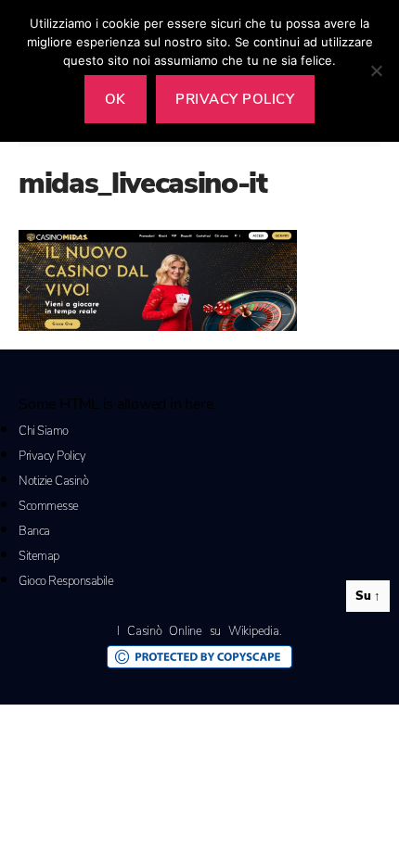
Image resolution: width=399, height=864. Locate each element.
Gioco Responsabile (66, 581)
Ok (115, 99)
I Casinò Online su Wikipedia (197, 631)
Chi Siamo (44, 431)
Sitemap (39, 556)
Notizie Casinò (53, 481)
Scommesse (49, 506)
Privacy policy (234, 99)
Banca (34, 531)
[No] (376, 70)
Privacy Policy (52, 456)
